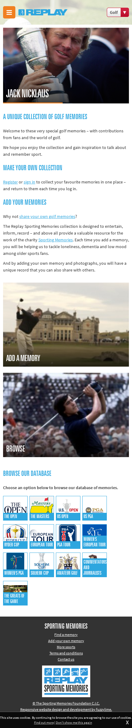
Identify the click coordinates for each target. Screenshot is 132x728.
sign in (29, 182)
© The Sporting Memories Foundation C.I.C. (66, 703)
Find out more (44, 722)
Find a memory (66, 634)
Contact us (66, 659)
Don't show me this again (74, 722)
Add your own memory (66, 640)
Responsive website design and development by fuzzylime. (66, 709)
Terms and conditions (66, 653)
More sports (66, 647)
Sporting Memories (55, 240)
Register (10, 182)
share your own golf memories (47, 216)
